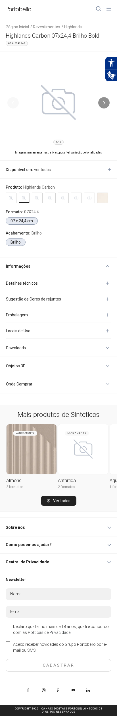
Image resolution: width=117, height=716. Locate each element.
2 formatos (15, 487)
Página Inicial (17, 27)
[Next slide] (104, 102)
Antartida (67, 480)
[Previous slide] (13, 102)
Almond (14, 480)
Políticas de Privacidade (49, 632)
